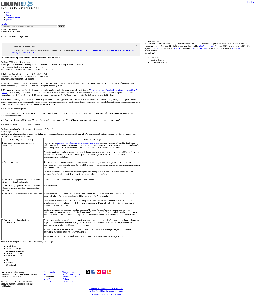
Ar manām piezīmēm (15, 251)
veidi (8, 12)
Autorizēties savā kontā (11, 32)
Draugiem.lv (11, 265)
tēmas (8, 15)
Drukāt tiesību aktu (14, 256)
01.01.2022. (156, 48)
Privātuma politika (69, 277)
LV (248, 2)
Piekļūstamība (68, 281)
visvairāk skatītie (13, 17)
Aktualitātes (48, 274)
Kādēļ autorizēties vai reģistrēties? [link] (15, 36)
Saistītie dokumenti (153, 53)
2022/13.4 (236, 48)
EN (252, 2)
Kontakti (47, 281)
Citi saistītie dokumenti (160, 62)
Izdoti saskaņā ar (157, 60)
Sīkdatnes (66, 279)
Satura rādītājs (151, 51)
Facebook (10, 262)
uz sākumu (5, 24)
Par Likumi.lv (49, 272)
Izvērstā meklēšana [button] (9, 29)
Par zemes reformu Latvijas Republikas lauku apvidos (112, 90)
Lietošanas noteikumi (71, 274)
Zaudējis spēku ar (158, 58)
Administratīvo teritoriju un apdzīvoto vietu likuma (78, 143)
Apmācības (48, 279)
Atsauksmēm (48, 277)
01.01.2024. (178, 48)
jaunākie (9, 20)
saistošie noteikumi (206, 46)
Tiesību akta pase (152, 41)
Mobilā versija (68, 272)
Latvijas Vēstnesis (199, 48)
